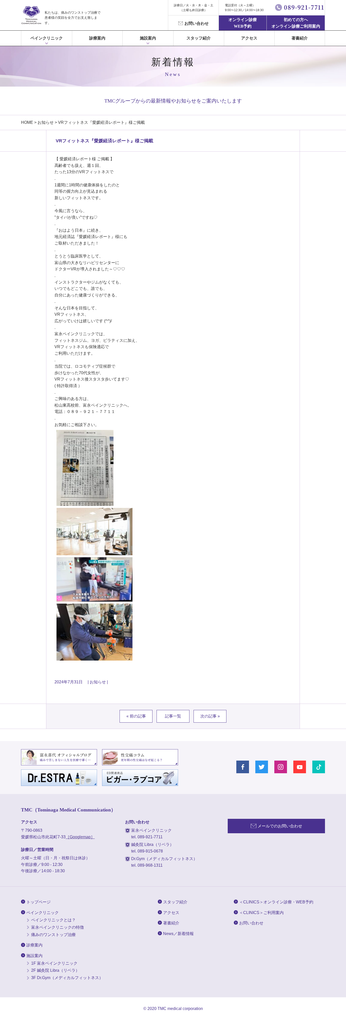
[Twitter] (261, 767)
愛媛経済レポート (76, 159)
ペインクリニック (46, 38)
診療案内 (97, 38)
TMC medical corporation (180, 1008)
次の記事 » (210, 716)
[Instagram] (280, 767)
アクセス (249, 38)
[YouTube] (299, 767)
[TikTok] (318, 767)
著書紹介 (300, 38)
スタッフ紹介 (198, 38)
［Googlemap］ (80, 837)
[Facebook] (242, 767)
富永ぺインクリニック (31, 15)
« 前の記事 (136, 716)
